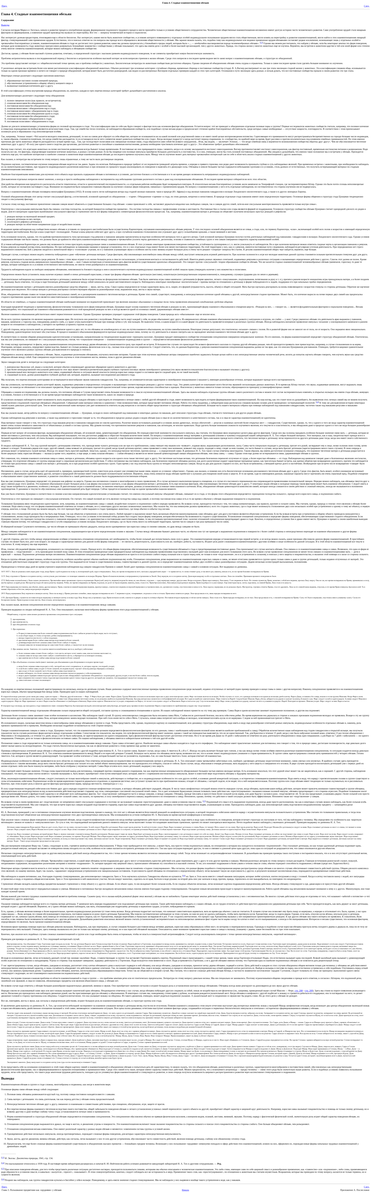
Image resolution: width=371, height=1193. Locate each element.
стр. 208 (299, 990)
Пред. (4, 6)
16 (184, 876)
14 (317, 402)
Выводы (5, 25)
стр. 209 (309, 990)
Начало (185, 1190)
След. (366, 6)
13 (261, 43)
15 (204, 801)
